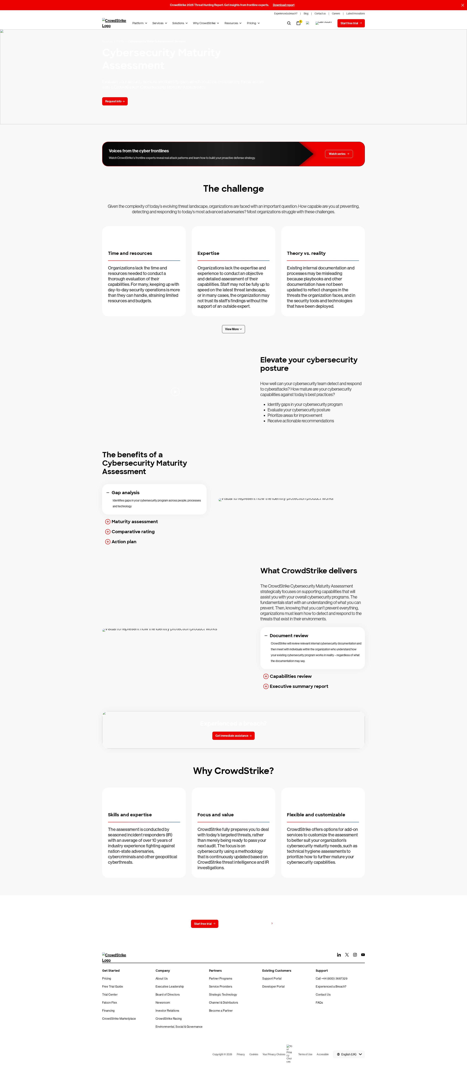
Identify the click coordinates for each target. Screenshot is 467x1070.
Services (158, 23)
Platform (138, 23)
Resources (231, 23)
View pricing (261, 923)
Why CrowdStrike (204, 23)
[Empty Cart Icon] (324, 23)
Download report (283, 5)
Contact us (233, 924)
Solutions (178, 23)
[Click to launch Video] (175, 392)
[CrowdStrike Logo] (114, 23)
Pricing (251, 23)
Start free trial (203, 924)
